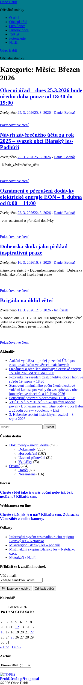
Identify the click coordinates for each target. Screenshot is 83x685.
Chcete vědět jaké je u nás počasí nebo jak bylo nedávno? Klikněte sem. (36, 494)
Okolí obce (17, 26)
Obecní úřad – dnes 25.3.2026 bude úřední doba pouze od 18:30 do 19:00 (41, 96)
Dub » (16, 647)
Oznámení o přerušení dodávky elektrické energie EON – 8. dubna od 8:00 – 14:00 (41, 197)
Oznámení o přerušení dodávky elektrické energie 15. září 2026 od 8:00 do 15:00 (45, 371)
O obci (14, 18)
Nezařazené (27, 474)
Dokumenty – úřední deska (29, 445)
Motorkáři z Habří (22, 557)
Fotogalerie (17, 38)
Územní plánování (31, 458)
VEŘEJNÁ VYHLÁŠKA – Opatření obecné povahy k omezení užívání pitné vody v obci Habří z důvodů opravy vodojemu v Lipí (46, 406)
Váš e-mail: (8, 575)
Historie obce (19, 30)
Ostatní (14, 466)
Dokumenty (27, 449)
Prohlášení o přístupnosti (19, 679)
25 (12, 637)
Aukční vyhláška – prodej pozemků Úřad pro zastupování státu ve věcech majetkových (42, 363)
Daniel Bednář (64, 112)
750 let (14, 34)
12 (17, 627)
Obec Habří (8, 2)
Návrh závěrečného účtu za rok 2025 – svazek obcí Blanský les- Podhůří (37, 141)
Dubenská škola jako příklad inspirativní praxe (34, 249)
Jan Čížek (61, 310)
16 (2, 632)
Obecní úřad (18, 22)
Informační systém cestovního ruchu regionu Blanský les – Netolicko (41, 539)
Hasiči (13, 42)
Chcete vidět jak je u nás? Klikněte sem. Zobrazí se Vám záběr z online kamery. (39, 516)
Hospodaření (27, 453)
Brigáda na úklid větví (26, 300)
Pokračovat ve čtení (14, 125)
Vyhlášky (25, 462)
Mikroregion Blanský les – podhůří (34, 545)
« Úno (4, 647)
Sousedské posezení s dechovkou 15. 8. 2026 (42, 398)
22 (32, 632)
